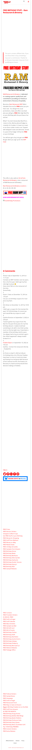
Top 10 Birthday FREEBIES (11, 727)
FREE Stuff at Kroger (9, 619)
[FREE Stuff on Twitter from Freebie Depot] (4, 475)
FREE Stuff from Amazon (10, 709)
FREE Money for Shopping (11, 538)
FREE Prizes (6, 529)
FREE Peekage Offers (9, 650)
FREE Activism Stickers (10, 729)
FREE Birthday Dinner (9, 551)
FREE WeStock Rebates (10, 648)
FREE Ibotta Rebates (9, 731)
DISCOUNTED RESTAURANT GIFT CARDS (13, 197)
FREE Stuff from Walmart (10, 540)
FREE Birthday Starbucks (10, 560)
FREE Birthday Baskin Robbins (12, 718)
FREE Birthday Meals (9, 553)
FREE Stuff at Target (9, 700)
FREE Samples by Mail (9, 626)
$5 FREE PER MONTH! (9, 711)
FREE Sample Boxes (9, 696)
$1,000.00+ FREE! (8, 617)
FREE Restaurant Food (10, 703)
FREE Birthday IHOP (9, 635)
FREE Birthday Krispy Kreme (11, 713)
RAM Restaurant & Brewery (11, 94)
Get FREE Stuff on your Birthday (13, 536)
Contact (15, 743)
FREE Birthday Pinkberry (10, 643)
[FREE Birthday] (11, 201)
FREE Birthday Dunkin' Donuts (12, 562)
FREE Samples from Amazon (11, 549)
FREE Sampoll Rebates (10, 569)
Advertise (17, 740)
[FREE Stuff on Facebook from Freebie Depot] (8, 475)
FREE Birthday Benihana (10, 555)
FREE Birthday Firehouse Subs (12, 720)
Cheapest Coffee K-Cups (10, 534)
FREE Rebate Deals (8, 545)
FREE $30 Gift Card (8, 628)
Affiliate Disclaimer (10, 740)
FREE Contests (7, 613)
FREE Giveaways (8, 698)
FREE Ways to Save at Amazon (12, 705)
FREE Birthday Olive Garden (11, 558)
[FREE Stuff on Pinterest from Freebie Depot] (14, 475)
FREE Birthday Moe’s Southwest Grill (14, 724)
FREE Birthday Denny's (10, 564)
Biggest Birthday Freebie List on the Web (15, 707)
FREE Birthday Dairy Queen (11, 722)
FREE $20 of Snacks (9, 630)
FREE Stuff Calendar (9, 621)
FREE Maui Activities (9, 624)
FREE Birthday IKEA (9, 566)
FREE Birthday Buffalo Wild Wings (13, 716)
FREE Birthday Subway (10, 641)
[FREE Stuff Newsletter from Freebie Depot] (11, 475)
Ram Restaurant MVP (16, 104)
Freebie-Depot (7, 343)
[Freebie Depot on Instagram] (17, 475)
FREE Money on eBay (9, 542)
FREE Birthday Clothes (10, 632)
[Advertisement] (16, 32)
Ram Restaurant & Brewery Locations (14, 186)
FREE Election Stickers (9, 531)
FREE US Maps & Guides (10, 547)
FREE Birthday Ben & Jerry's (11, 645)
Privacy (22, 740)
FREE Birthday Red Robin (10, 637)
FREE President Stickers (10, 615)
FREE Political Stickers (9, 694)
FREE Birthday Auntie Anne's (11, 639)
